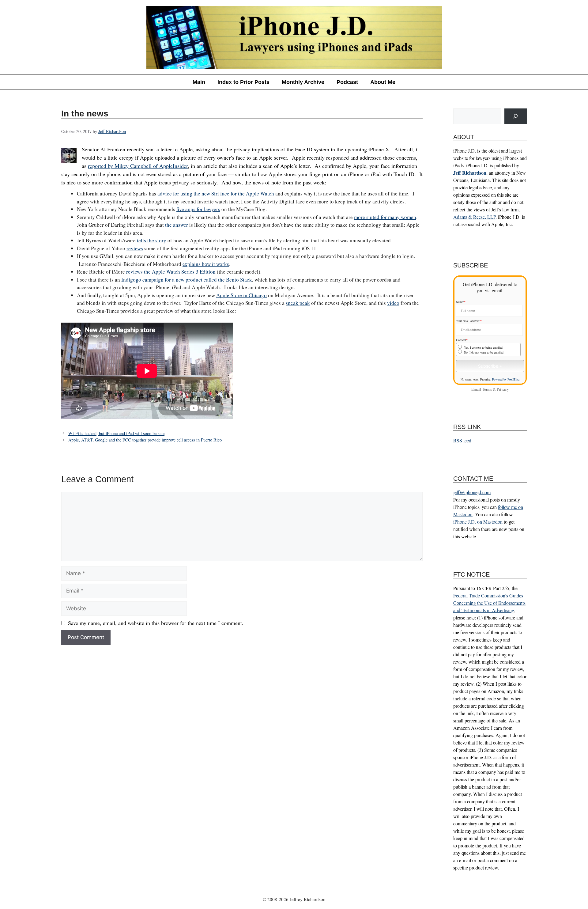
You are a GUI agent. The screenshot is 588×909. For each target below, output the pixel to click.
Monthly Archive (303, 82)
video (393, 302)
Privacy (503, 389)
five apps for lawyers (198, 209)
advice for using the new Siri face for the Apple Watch (215, 193)
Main (199, 82)
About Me (382, 82)
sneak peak (298, 302)
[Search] (515, 116)
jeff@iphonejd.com (472, 492)
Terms (487, 389)
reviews (134, 248)
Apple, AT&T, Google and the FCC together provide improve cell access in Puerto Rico (145, 440)
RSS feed (462, 440)
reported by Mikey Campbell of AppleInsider (138, 165)
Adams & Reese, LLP (474, 217)
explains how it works (206, 263)
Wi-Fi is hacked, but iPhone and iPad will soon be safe (116, 433)
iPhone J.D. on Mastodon (478, 521)
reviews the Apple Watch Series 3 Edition (171, 271)
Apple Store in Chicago (241, 295)
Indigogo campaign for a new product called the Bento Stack (186, 279)
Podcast (347, 82)
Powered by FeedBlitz (505, 379)
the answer (176, 224)
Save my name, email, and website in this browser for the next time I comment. (155, 623)
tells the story (151, 240)
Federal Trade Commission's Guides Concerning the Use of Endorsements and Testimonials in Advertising (489, 602)
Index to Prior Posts (243, 82)
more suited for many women (385, 217)
